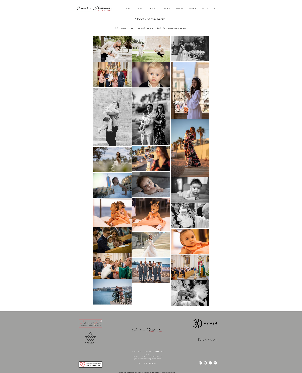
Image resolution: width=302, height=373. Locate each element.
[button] (140, 8)
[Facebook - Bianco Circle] (210, 363)
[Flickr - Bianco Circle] (215, 363)
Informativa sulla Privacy (168, 372)
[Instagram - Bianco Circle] (200, 363)
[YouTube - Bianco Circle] (205, 363)
